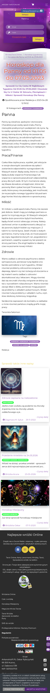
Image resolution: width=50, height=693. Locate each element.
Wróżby (35, 558)
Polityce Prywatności (30, 685)
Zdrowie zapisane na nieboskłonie (20, 398)
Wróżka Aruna (12, 474)
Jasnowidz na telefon (10, 616)
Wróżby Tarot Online (11, 5)
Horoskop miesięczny (10, 514)
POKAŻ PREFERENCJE (14, 689)
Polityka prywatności (10, 638)
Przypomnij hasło (19, 37)
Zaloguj (38, 39)
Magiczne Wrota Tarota (11, 609)
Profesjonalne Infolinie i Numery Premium (19, 628)
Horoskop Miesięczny (13, 510)
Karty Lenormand (24, 558)
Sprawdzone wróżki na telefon (25, 560)
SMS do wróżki (8, 623)
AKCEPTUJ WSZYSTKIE (36, 689)
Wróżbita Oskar (12, 525)
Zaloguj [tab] (25, 15)
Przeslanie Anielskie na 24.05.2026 (20, 455)
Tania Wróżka (7, 614)
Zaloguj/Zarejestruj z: (31, 11)
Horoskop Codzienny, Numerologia (15, 460)
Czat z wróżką (7, 599)
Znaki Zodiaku (8, 402)
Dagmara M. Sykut (14, 420)
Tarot (41, 558)
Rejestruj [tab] (25, 19)
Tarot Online (11, 558)
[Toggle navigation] (46, 4)
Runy (4, 618)
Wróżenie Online (8, 594)
